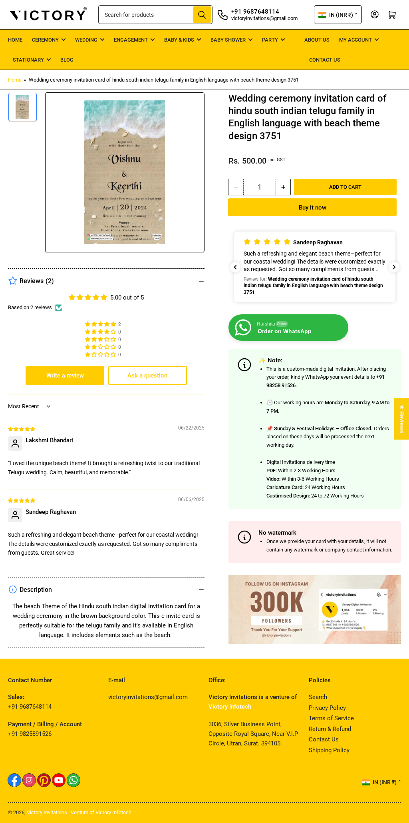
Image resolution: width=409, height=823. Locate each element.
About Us (317, 40)
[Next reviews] (394, 267)
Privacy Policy (327, 707)
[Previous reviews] (235, 267)
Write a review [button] (65, 375)
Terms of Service (331, 718)
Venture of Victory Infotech (101, 812)
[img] (22, 428)
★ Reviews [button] (401, 419)
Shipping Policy (329, 750)
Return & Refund (330, 729)
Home (15, 40)
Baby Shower (228, 40)
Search (318, 697)
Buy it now (312, 207)
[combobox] (155, 14)
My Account (355, 40)
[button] (314, 267)
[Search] (202, 14)
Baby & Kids (179, 40)
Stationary (28, 60)
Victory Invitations (47, 812)
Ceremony (45, 40)
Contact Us (324, 60)
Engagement (131, 40)
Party (270, 40)
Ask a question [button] (147, 375)
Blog (66, 60)
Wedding (86, 40)
